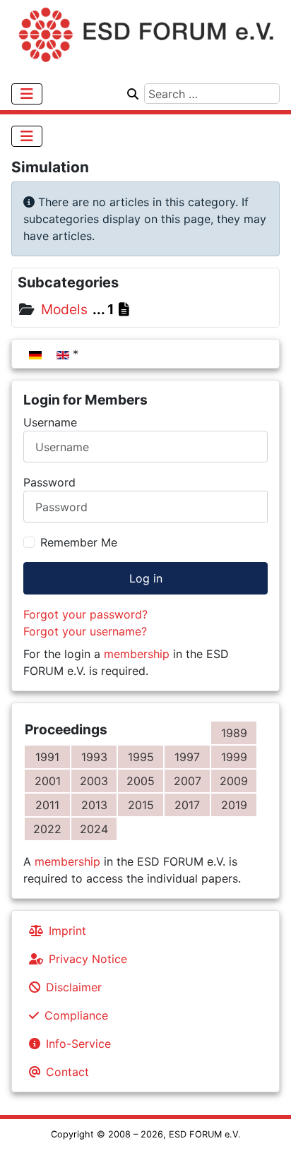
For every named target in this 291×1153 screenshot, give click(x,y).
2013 (94, 805)
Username (50, 422)
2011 (47, 805)
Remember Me (78, 542)
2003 (94, 781)
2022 (47, 829)
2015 (141, 805)
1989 (234, 733)
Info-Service (78, 1043)
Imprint (67, 931)
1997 (187, 757)
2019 (234, 805)
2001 (48, 781)
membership (137, 654)
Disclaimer (74, 987)
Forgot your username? (85, 631)
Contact (67, 1072)
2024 (94, 829)
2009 (234, 781)
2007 (187, 781)
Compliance (76, 1015)
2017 (187, 805)
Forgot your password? (85, 614)
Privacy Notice (88, 959)
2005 (140, 781)
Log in (145, 578)
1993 (94, 757)
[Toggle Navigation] (26, 93)
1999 (234, 757)
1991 (47, 757)
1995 (141, 757)
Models (62, 309)
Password (49, 482)
